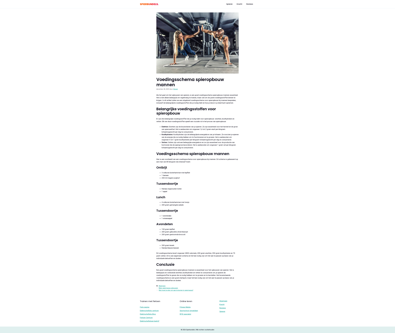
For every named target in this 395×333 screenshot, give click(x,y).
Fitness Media (185, 307)
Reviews (249, 4)
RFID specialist (185, 314)
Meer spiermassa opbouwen (168, 288)
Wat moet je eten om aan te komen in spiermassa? (176, 290)
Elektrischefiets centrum (149, 311)
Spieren (229, 4)
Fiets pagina (144, 307)
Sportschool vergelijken (189, 311)
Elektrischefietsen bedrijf (149, 321)
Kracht (239, 4)
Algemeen (162, 286)
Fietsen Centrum (146, 318)
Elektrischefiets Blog (148, 314)
